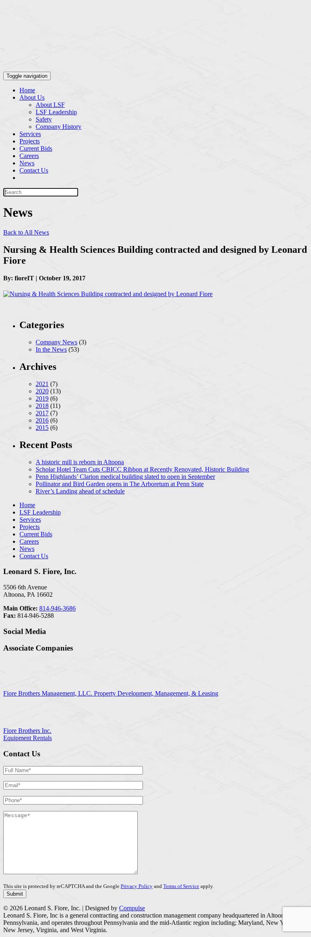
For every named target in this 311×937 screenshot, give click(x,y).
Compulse (132, 908)
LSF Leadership (56, 112)
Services (30, 133)
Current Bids (35, 148)
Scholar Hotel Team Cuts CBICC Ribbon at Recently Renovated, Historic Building (142, 469)
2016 (42, 420)
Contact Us (33, 170)
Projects (29, 141)
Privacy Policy (137, 886)
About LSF (50, 104)
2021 (42, 383)
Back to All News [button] (26, 232)
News (26, 163)
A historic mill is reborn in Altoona (80, 462)
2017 (42, 413)
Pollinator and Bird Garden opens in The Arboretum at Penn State (120, 483)
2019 (42, 398)
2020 (42, 391)
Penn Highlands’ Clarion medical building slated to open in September (125, 476)
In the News (51, 349)
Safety (44, 119)
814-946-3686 (57, 608)
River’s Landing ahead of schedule (80, 491)
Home (27, 90)
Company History (58, 126)
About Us (32, 97)
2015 (42, 427)
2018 (42, 405)
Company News (56, 342)
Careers (29, 155)
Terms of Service (181, 886)
